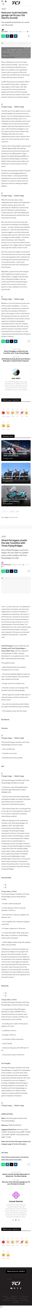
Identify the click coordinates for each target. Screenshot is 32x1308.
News (3, 8)
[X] (17, 1288)
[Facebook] (13, 1220)
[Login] (5, 1)
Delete (14, 891)
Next (12, 511)
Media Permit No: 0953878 (16, 1271)
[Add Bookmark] (29, 36)
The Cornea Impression (18, 1279)
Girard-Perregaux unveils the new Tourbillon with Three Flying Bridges (14, 543)
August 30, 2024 (13, 31)
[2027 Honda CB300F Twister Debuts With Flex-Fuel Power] (16, 473)
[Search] (3, 4)
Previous (5, 511)
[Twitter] (16, 1220)
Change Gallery (6, 891)
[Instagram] (19, 1220)
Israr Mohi (4, 31)
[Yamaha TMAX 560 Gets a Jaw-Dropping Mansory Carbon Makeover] (16, 495)
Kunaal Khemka (6, 564)
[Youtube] (11, 1288)
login (6, 517)
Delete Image (19, 107)
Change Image (6, 107)
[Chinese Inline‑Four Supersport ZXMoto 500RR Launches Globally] (16, 450)
